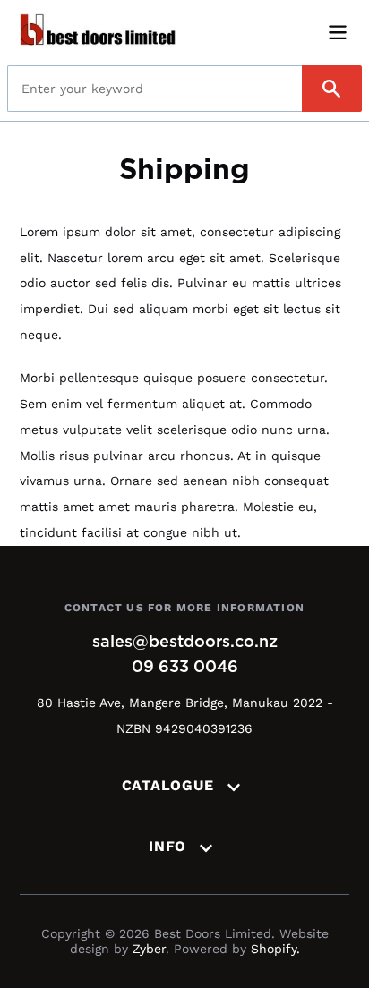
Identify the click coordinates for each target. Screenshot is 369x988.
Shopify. (275, 948)
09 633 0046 (185, 668)
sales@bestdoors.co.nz (185, 643)
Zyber (149, 948)
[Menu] (337, 31)
